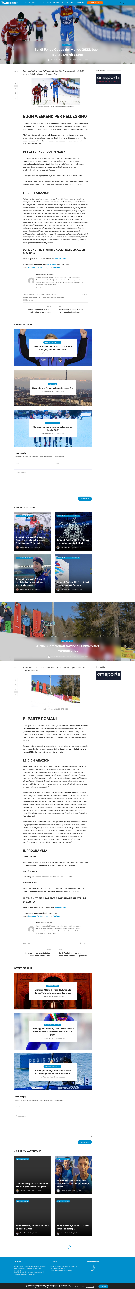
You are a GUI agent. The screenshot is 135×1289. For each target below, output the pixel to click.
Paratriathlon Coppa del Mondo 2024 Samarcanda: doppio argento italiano (72, 1183)
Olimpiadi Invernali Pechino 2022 (68, 515)
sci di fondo (51, 265)
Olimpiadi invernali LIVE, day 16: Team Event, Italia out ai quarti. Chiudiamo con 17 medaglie (31, 540)
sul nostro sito (60, 259)
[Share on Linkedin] (16, 98)
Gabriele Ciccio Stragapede (58, 60)
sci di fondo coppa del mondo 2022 (53, 297)
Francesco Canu (66, 547)
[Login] (128, 2)
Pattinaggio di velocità (52, 1024)
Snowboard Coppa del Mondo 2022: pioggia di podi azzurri (71, 310)
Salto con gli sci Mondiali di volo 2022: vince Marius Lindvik (38, 954)
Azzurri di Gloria (66, 1190)
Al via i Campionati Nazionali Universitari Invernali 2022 (39, 310)
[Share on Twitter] (16, 88)
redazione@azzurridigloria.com (63, 1270)
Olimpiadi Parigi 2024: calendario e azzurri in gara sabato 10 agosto (32, 1185)
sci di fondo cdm (51, 294)
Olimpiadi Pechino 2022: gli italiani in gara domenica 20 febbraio (72, 541)
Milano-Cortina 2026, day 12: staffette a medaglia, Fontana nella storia (53, 348)
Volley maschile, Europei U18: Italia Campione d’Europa (72, 1227)
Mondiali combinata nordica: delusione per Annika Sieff (53, 428)
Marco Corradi (47, 353)
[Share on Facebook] (16, 84)
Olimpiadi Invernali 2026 (52, 342)
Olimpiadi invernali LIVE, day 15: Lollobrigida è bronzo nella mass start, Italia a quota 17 (31, 582)
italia (24, 943)
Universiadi (52, 384)
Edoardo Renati (48, 391)
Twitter (39, 267)
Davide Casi (23, 1233)
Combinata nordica (52, 423)
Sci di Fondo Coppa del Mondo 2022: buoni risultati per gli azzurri (73, 954)
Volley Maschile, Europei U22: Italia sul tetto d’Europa (32, 1227)
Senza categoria (67, 641)
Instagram (47, 267)
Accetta (103, 1286)
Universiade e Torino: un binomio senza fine (52, 388)
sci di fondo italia (28, 300)
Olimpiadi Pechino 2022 (24, 515)
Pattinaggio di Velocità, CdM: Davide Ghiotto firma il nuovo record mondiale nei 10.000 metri (53, 1031)
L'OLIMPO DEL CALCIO (95, 2)
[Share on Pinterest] (16, 93)
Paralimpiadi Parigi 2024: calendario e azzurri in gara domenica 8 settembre (53, 1072)
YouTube (56, 267)
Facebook (32, 267)
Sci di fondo (67, 44)
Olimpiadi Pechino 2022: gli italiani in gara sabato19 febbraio (72, 583)
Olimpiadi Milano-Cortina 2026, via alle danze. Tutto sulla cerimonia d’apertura (53, 991)
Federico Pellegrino (28, 294)
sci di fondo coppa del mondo (31, 297)
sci (29, 943)
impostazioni (90, 1287)
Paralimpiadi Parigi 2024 (52, 1066)
